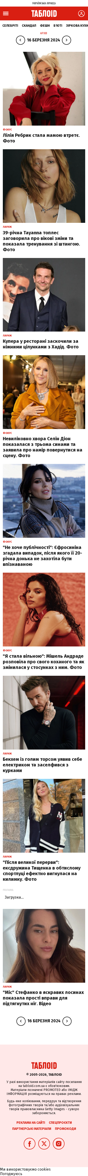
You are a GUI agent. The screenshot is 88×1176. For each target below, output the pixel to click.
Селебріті (10, 26)
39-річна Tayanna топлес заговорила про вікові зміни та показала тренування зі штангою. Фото (41, 241)
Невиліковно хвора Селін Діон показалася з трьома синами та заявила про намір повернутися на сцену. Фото (42, 447)
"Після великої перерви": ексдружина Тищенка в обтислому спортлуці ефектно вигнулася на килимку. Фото (41, 870)
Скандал (29, 26)
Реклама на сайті (30, 1123)
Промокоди (65, 1129)
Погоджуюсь (11, 1174)
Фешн (45, 26)
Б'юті (58, 26)
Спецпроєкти (60, 1123)
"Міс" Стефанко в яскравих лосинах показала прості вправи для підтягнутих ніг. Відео (43, 997)
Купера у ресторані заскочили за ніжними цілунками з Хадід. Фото (41, 344)
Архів (43, 33)
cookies (44, 1169)
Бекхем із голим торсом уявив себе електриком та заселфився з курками (42, 764)
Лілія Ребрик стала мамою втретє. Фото (41, 138)
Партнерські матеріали (31, 1129)
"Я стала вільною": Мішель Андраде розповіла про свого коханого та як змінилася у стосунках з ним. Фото (43, 661)
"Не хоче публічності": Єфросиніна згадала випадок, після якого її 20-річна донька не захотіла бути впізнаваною (42, 556)
